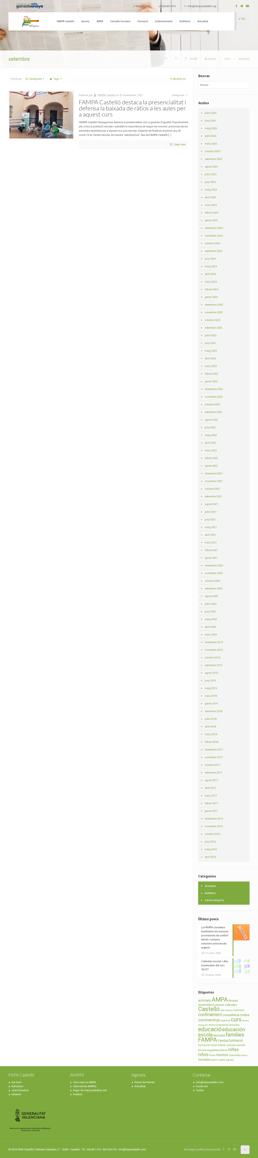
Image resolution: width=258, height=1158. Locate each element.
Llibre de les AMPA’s (84, 1086)
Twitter (200, 1090)
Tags (56, 78)
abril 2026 (210, 135)
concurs (238, 1010)
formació (236, 1041)
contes (244, 1015)
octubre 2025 (212, 151)
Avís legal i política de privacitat (202, 1149)
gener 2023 (211, 381)
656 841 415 (169, 6)
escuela (219, 1035)
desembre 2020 (214, 565)
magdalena (213, 1050)
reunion (222, 1055)
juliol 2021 (210, 511)
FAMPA (207, 1039)
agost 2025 (211, 166)
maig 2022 (211, 435)
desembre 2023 (214, 304)
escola (205, 1035)
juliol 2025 (210, 174)
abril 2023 (210, 358)
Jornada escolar (235, 1045)
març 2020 (211, 634)
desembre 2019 (214, 642)
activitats (204, 1000)
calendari (231, 1005)
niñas (233, 1049)
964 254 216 (142, 6)
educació (210, 1029)
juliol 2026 (210, 112)
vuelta (221, 1059)
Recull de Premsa (144, 1082)
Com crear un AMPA (84, 1082)
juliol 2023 (210, 335)
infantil (221, 1045)
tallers (244, 1055)
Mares (224, 1050)
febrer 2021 (211, 550)
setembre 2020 (213, 588)
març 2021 (211, 542)
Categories (35, 78)
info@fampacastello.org (202, 6)
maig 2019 (211, 688)
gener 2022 (211, 465)
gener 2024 (211, 297)
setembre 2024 (213, 251)
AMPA (220, 999)
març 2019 (211, 695)
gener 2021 (211, 557)
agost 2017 (211, 780)
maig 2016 (211, 849)
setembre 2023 (213, 327)
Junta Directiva (20, 1090)
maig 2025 (211, 189)
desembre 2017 (214, 749)
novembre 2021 (214, 481)
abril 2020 (210, 626)
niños (203, 1054)
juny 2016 (210, 841)
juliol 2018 (210, 718)
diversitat (234, 1025)
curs (236, 1019)
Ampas (233, 1000)
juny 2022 (210, 427)
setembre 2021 (213, 496)
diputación (203, 1025)
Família (223, 1041)
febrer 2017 (211, 803)
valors (214, 1059)
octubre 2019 (212, 657)
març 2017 (211, 795)
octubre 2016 (212, 833)
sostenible (235, 1055)
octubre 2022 (212, 404)
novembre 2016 (214, 826)
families (235, 1034)
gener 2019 (211, 703)
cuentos (225, 1020)
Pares (212, 1055)
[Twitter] (242, 6)
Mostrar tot (179, 78)
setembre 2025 (213, 158)
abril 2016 (210, 856)
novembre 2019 (214, 649)
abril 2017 (210, 787)
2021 (227, 58)
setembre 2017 (213, 772)
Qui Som (16, 1082)
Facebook (202, 1086)
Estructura (17, 1086)
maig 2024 (211, 266)
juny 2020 (210, 611)
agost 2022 (211, 419)
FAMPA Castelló (106, 95)
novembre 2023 (214, 312)
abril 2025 (210, 197)
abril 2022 (210, 442)
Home (193, 58)
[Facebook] (236, 6)
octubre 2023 (212, 320)
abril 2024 (210, 274)
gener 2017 (211, 810)
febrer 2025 (211, 212)
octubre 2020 (212, 580)
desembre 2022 (214, 389)
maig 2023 (211, 350)
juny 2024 (210, 258)
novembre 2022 (214, 396)
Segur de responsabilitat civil (90, 1090)
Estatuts (16, 1094)
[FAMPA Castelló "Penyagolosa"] (29, 21)
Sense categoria (214, 900)
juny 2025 (210, 181)
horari (213, 1045)
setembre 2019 (213, 665)
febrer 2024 (211, 289)
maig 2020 (211, 619)
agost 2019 (211, 672)
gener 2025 (211, 220)
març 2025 (211, 204)
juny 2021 (210, 519)
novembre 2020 (214, 573)
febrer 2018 (211, 741)
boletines (218, 1004)
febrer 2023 (211, 373)
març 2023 (211, 366)
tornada (204, 1059)
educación (233, 1029)
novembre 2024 (214, 235)
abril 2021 (210, 534)
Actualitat (210, 58)
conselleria (231, 1015)
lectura (202, 1050)
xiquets (230, 1059)
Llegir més (180, 144)
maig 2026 (211, 128)
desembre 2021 (214, 473)
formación (204, 1045)
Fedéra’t (77, 1094)
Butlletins (210, 893)
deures (245, 1020)
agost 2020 (211, 596)
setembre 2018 (213, 711)
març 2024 (211, 281)
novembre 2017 (214, 757)
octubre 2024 (212, 243)
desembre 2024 (214, 228)
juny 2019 (210, 680)
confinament (210, 1014)
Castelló (209, 1009)
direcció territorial (218, 1025)
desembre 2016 (214, 818)
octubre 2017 (212, 764)
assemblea (205, 1005)
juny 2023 (210, 343)
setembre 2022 (213, 412)
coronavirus (209, 1020)
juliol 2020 (210, 603)
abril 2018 (210, 726)
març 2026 (211, 143)
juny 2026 (210, 120)
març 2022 (211, 450)
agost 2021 (211, 504)
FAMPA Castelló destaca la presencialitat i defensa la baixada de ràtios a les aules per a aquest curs (132, 108)
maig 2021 (211, 527)
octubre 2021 (212, 488)
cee (222, 1010)
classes (229, 1010)
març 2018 (211, 734)
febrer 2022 (211, 458)
